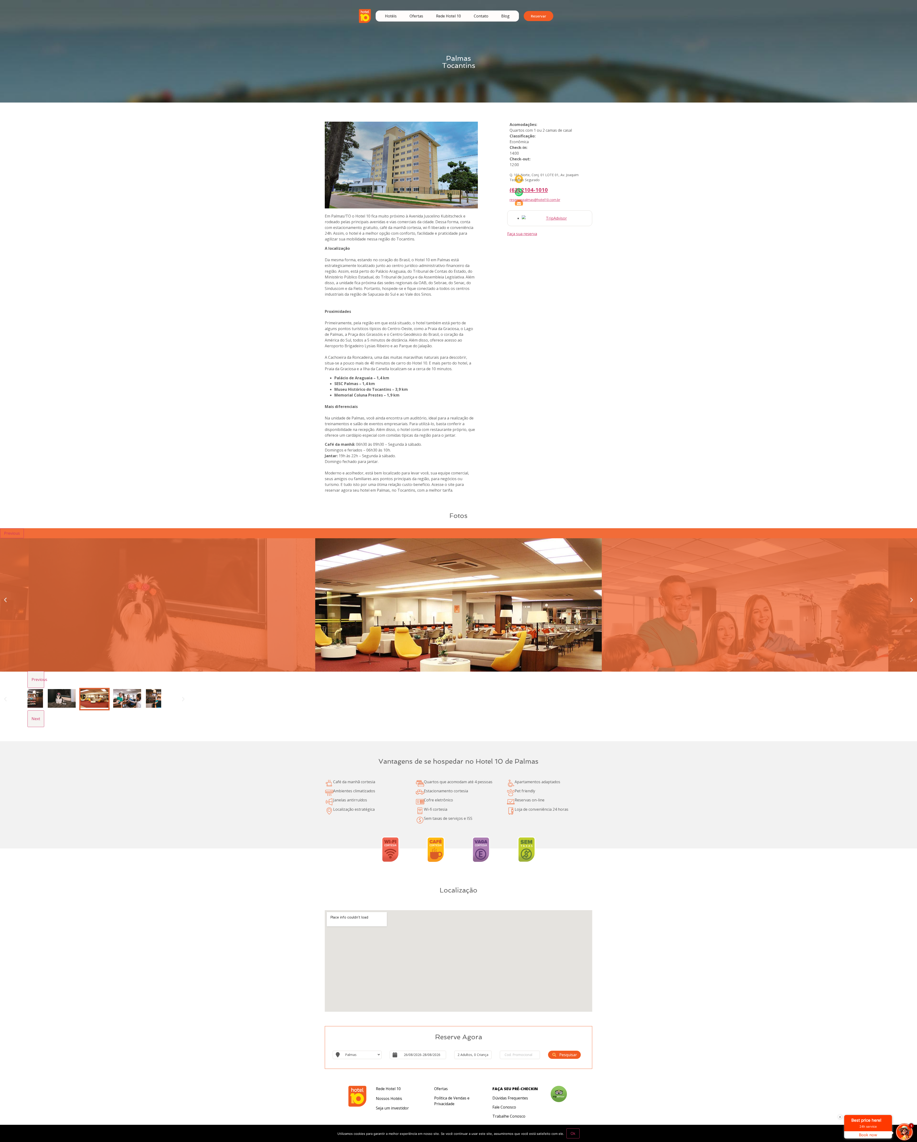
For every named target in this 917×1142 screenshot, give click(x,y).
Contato (481, 16)
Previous (12, 533)
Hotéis (391, 16)
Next (36, 718)
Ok (573, 1133)
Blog (505, 16)
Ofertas (416, 16)
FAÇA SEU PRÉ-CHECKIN (515, 1088)
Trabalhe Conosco (508, 1116)
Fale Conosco (504, 1107)
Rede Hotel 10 (448, 16)
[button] (5, 600)
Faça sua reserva (522, 233)
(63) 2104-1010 (529, 189)
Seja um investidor (392, 1108)
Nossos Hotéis (389, 1098)
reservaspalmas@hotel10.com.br (535, 199)
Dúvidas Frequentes (510, 1098)
